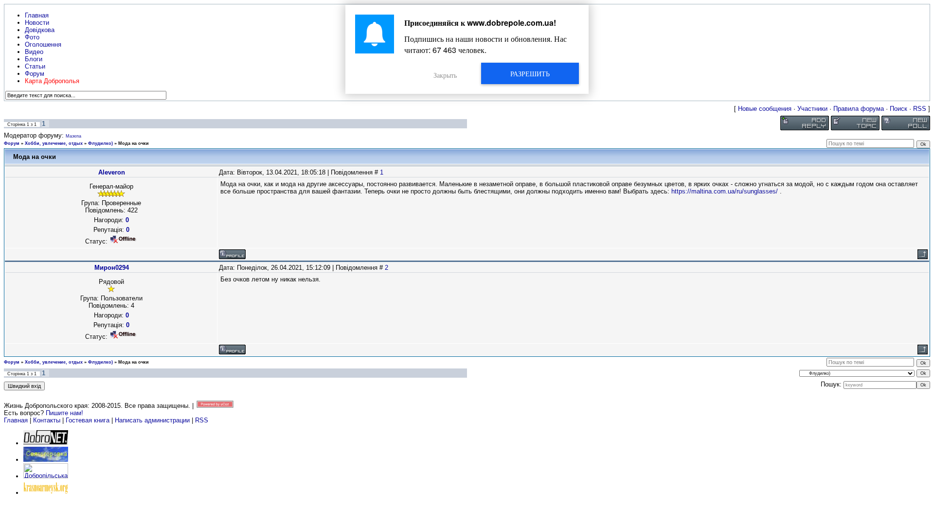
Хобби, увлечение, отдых (54, 143)
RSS (919, 108)
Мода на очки (133, 143)
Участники (812, 108)
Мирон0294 (111, 267)
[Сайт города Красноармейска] (45, 492)
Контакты (46, 420)
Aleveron (111, 172)
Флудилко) (100, 143)
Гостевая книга (87, 420)
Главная (16, 420)
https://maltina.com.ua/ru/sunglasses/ (724, 191)
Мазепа (73, 136)
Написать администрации (153, 420)
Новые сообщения (764, 108)
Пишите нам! (64, 413)
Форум (11, 143)
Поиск (898, 108)
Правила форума (858, 108)
